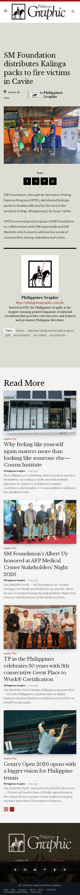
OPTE (7, 335)
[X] (35, 181)
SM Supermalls (57, 335)
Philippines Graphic (53, 94)
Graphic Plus (10, 438)
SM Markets (39, 335)
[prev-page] (6, 809)
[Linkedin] (35, 869)
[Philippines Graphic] (38, 11)
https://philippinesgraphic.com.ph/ (40, 302)
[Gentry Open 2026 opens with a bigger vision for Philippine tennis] (40, 732)
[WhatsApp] (53, 181)
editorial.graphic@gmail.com (47, 860)
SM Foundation (22, 335)
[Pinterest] (44, 181)
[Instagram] (25, 869)
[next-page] (12, 809)
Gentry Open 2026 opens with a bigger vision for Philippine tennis (40, 771)
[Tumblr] (54, 869)
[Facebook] (27, 181)
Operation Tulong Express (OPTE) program (51, 330)
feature (20, 330)
